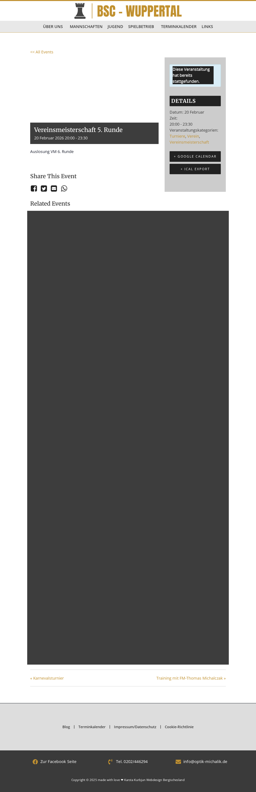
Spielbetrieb (141, 26)
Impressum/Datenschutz (135, 726)
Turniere (177, 136)
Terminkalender (179, 26)
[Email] (54, 188)
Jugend (115, 26)
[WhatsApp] (64, 188)
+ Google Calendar (195, 156)
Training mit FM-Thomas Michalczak (191, 678)
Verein (193, 136)
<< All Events (41, 52)
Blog (66, 726)
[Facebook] (34, 188)
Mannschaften (86, 26)
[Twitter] (44, 188)
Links (207, 26)
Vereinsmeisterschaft (189, 142)
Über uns (53, 26)
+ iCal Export (195, 169)
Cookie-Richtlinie (179, 726)
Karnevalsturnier (47, 678)
